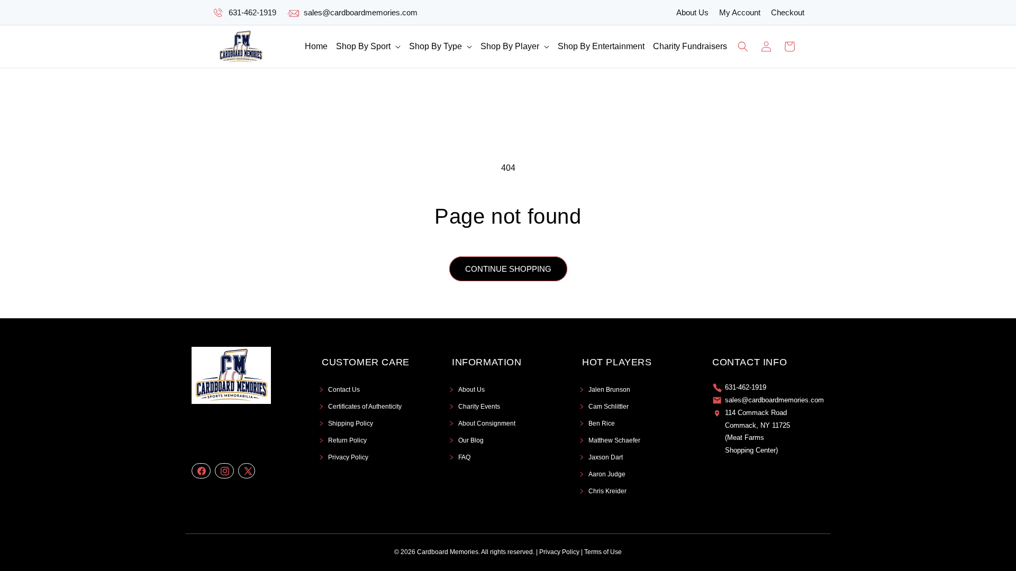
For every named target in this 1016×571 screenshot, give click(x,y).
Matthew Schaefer (614, 440)
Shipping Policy (350, 423)
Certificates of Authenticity (365, 406)
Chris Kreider (607, 491)
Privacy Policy (348, 457)
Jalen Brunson (609, 389)
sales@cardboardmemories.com (361, 12)
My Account (739, 12)
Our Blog (471, 440)
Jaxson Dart (605, 457)
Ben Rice (601, 423)
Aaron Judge (606, 474)
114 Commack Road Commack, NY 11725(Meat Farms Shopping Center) (757, 431)
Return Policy (347, 440)
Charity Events (479, 406)
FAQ (464, 457)
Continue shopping (508, 268)
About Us (692, 12)
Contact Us (344, 389)
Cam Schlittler (608, 406)
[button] (368, 47)
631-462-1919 (252, 12)
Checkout (787, 12)
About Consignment (486, 423)
